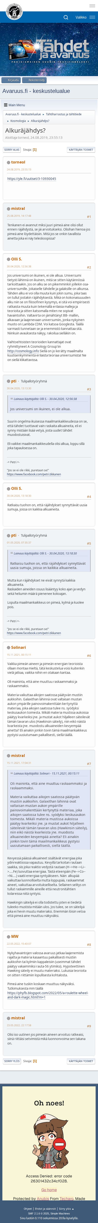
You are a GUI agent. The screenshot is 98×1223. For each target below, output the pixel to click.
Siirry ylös (12, 1061)
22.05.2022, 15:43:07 (19, 943)
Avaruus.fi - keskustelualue (36, 91)
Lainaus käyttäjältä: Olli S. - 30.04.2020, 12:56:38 (45, 399)
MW (14, 936)
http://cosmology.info (23, 351)
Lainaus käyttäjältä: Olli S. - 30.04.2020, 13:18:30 (45, 553)
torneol (18, 162)
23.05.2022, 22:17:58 (19, 1025)
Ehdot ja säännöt (45, 1208)
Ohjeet (28, 1208)
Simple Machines (60, 1213)
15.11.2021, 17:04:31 (19, 763)
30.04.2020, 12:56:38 (19, 266)
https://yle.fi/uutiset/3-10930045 (31, 179)
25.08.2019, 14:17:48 (19, 215)
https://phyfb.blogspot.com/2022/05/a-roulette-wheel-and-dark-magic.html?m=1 (47, 995)
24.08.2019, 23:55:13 (19, 169)
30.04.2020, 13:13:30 (19, 388)
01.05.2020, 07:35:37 (19, 542)
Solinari (18, 647)
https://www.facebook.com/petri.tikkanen (34, 474)
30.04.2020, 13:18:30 (19, 495)
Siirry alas (11, 149)
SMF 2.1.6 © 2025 (38, 1213)
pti (13, 381)
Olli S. (16, 259)
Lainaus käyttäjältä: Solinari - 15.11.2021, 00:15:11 (46, 773)
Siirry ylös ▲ (66, 1208)
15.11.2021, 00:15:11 (19, 654)
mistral (18, 208)
